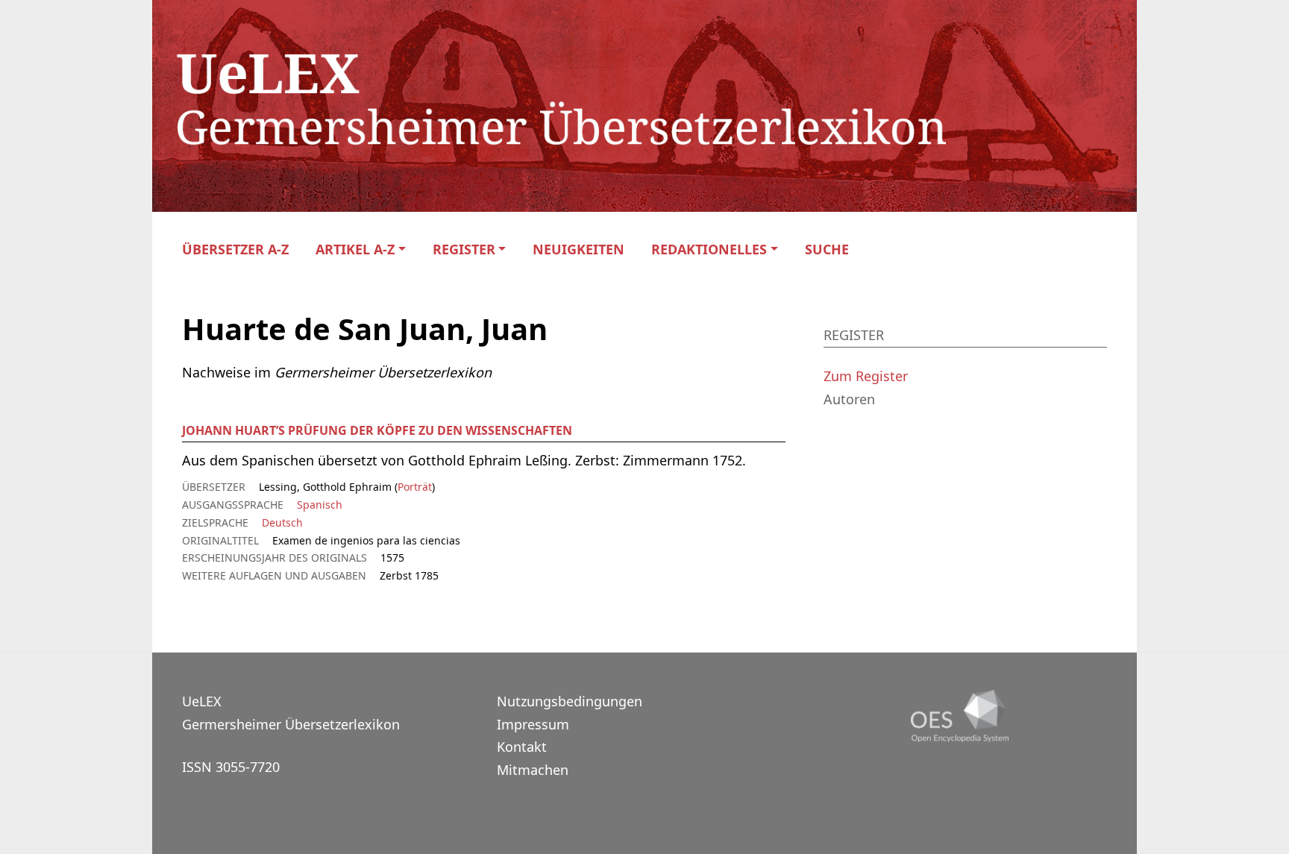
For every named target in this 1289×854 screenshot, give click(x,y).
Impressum (533, 724)
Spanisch (319, 504)
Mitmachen (532, 770)
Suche (827, 249)
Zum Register (866, 376)
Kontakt (522, 747)
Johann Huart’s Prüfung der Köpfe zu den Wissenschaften (377, 430)
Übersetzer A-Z (235, 249)
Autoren (849, 399)
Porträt (415, 487)
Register (464, 249)
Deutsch (282, 522)
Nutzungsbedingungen (569, 701)
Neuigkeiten (578, 249)
